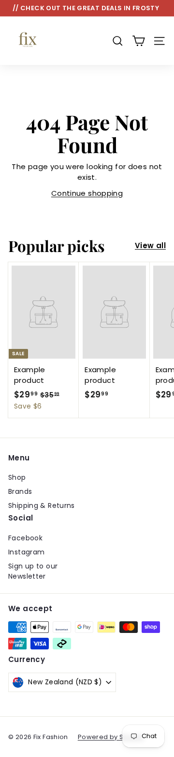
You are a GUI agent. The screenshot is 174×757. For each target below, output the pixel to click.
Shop (17, 477)
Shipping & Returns (41, 505)
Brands (20, 491)
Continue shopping (87, 193)
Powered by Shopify (111, 736)
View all (150, 245)
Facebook (25, 538)
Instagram (26, 552)
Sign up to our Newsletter (33, 571)
